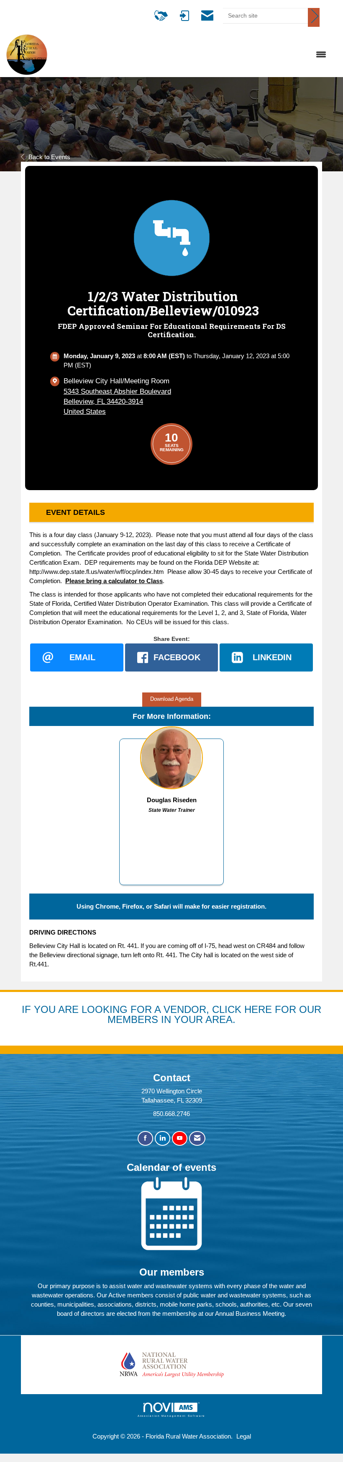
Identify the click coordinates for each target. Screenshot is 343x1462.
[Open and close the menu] (191, 54)
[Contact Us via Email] (197, 1138)
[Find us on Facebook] (145, 1138)
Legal (243, 1436)
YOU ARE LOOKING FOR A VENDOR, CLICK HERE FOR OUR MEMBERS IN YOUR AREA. (177, 1014)
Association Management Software (172, 1415)
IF (28, 1009)
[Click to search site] (314, 17)
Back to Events (49, 156)
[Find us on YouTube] (179, 1138)
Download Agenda (171, 699)
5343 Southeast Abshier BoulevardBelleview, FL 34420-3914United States (117, 401)
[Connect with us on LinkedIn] (162, 1138)
